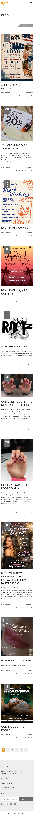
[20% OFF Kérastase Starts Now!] (17, 123)
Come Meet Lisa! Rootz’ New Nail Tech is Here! (17, 403)
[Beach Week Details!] (17, 202)
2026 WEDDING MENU (15, 346)
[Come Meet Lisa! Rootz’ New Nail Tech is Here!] (17, 385)
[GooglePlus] (15, 804)
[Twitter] (11, 804)
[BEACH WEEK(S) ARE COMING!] (17, 266)
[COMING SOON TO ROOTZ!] (17, 703)
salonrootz (6, 93)
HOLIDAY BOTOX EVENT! (16, 660)
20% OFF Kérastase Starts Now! (14, 147)
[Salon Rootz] (4, 2)
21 (21, 750)
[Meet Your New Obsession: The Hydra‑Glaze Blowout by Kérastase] (17, 545)
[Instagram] (7, 804)
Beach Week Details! (15, 228)
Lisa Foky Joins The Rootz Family (14, 486)
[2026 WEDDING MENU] (17, 327)
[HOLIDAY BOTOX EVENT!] (17, 637)
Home (25, 25)
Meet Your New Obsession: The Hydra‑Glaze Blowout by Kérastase (16, 578)
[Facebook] (2, 804)
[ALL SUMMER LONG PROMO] (17, 57)
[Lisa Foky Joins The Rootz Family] (17, 460)
